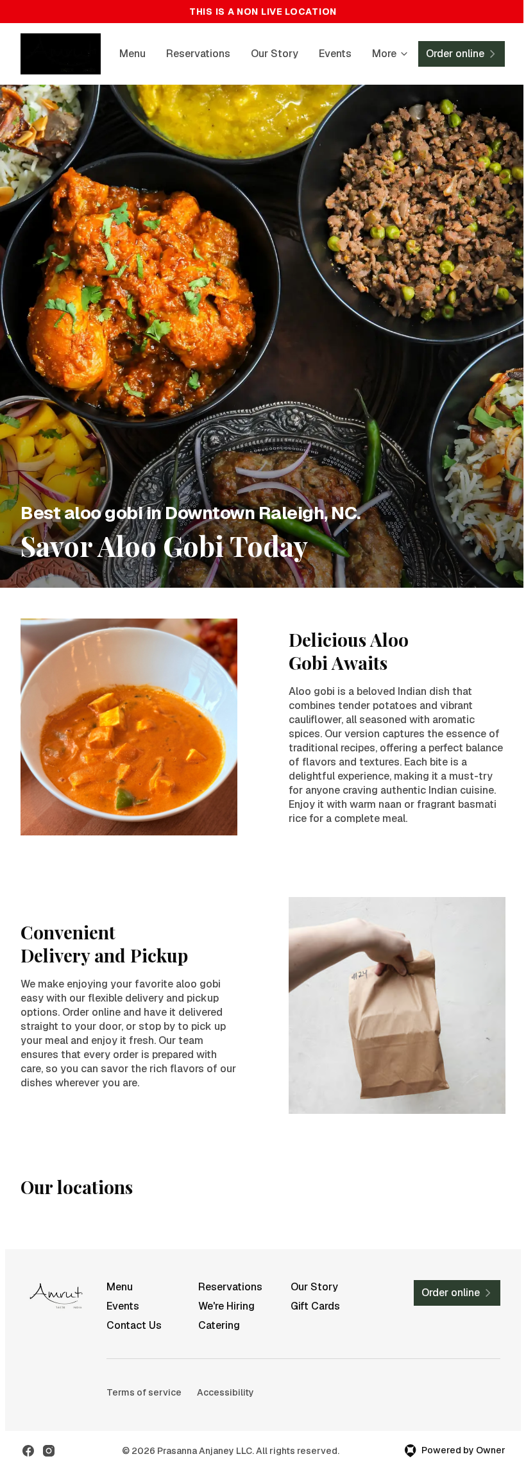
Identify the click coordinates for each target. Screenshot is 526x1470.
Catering (219, 1325)
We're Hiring (226, 1306)
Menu (132, 53)
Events (335, 53)
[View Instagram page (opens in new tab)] (48, 1450)
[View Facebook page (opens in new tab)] (28, 1450)
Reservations (198, 53)
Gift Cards (315, 1306)
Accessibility (225, 1392)
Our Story (274, 53)
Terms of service (144, 1392)
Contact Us (134, 1325)
